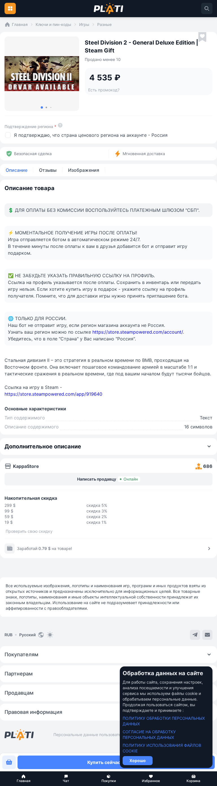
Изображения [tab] (83, 170)
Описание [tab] (16, 170)
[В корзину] (9, 762)
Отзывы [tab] (48, 170)
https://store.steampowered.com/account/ (137, 332)
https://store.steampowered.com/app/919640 (53, 394)
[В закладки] (202, 37)
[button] (23, 778)
